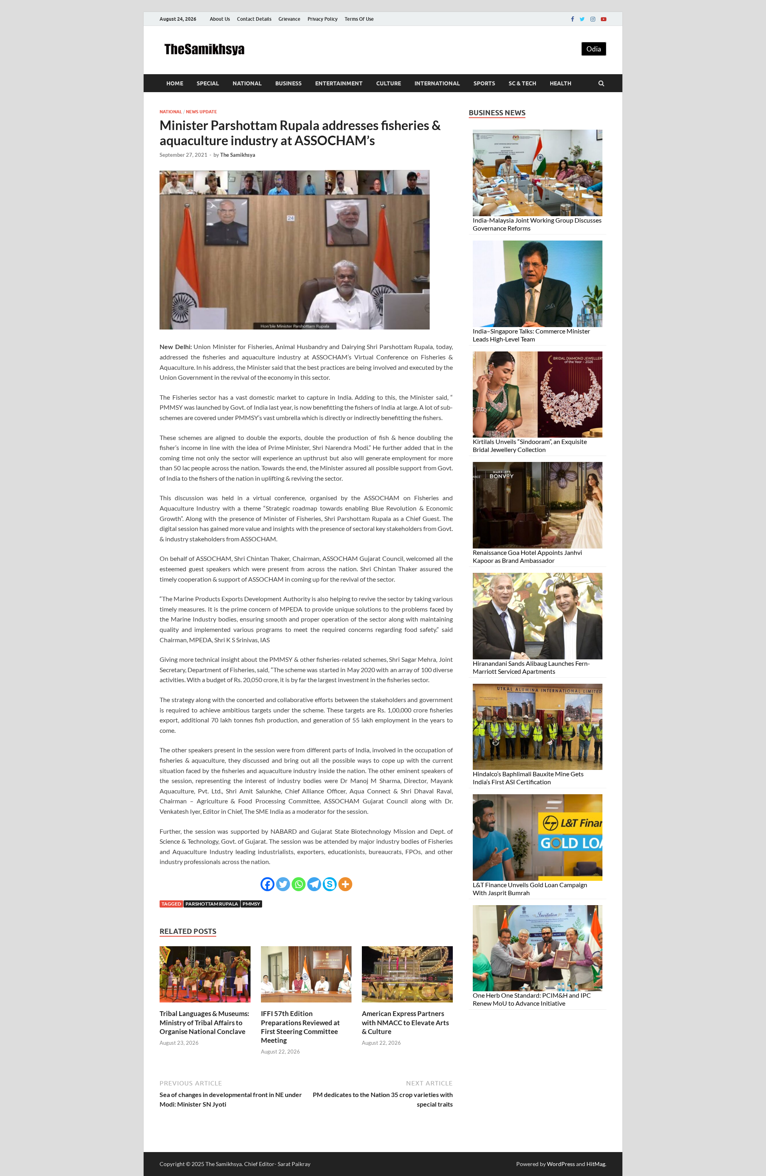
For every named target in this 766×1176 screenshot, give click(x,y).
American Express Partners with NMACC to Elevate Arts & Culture (405, 1022)
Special (208, 83)
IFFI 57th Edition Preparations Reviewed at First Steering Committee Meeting (300, 1026)
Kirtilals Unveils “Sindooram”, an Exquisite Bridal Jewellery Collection (530, 445)
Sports (484, 83)
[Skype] (330, 884)
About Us (220, 19)
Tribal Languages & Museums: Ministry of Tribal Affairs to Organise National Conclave (204, 1022)
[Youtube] (603, 19)
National (247, 83)
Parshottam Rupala (212, 904)
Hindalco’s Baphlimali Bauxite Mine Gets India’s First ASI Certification (528, 777)
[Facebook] (572, 19)
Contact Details (254, 19)
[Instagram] (592, 19)
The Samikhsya (237, 155)
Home (174, 83)
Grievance (289, 19)
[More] (345, 884)
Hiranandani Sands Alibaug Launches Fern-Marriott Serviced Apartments (531, 667)
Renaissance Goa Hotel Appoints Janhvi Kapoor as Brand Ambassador (527, 556)
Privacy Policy (323, 19)
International (437, 83)
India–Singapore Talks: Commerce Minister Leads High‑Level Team (531, 335)
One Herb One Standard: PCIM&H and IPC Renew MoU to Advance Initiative (532, 999)
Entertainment (339, 83)
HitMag (595, 1163)
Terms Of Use (359, 19)
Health (560, 83)
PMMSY (251, 904)
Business (288, 83)
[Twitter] (582, 19)
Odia (593, 49)
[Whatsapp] (299, 884)
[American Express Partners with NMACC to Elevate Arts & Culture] (407, 1004)
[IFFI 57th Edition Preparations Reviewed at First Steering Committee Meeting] (306, 1004)
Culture (388, 83)
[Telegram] (314, 884)
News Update (201, 111)
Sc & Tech (522, 83)
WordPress (561, 1163)
